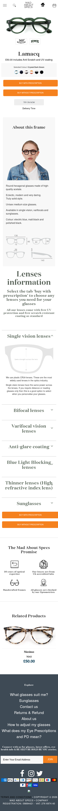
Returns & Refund (29, 712)
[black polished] (41, 72)
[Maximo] (29, 634)
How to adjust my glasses (29, 724)
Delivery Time (28, 108)
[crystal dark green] (16, 72)
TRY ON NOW (29, 102)
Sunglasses (29, 700)
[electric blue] (21, 72)
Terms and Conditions (16, 797)
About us (29, 718)
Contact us (29, 706)
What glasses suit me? (29, 694)
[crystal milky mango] (31, 72)
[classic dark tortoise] (26, 72)
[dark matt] (36, 72)
